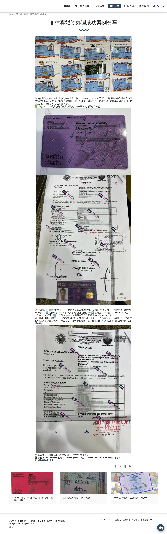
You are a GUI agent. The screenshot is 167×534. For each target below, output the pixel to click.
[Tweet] (120, 466)
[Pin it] (125, 466)
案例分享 (18, 14)
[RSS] (130, 466)
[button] (158, 6)
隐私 (11, 527)
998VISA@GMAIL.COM (44, 460)
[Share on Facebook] (115, 466)
